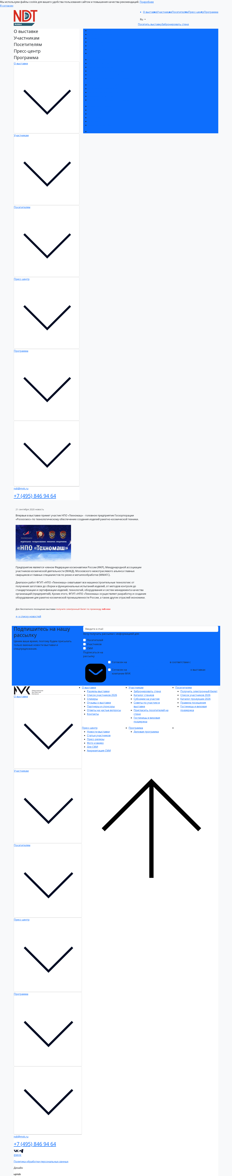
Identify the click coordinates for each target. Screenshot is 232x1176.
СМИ (90, 648)
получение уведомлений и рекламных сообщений (159, 669)
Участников (94, 644)
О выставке (21, 63)
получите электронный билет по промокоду (79, 609)
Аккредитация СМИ (100, 125)
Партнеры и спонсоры (102, 45)
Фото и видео (96, 117)
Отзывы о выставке (100, 42)
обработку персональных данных (148, 662)
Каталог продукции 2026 (103, 92)
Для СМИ (93, 121)
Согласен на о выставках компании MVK (158, 671)
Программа (21, 351)
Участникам (21, 135)
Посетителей (95, 640)
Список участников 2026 (103, 34)
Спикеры (93, 38)
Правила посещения (101, 96)
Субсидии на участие (101, 67)
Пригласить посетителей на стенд (109, 74)
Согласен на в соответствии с (158, 664)
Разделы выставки (99, 30)
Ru (142, 19)
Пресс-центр (22, 279)
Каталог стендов (98, 63)
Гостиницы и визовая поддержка (108, 78)
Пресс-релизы (97, 114)
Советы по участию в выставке (107, 71)
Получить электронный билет (106, 85)
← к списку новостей (28, 616)
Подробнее (147, 2)
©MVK (17, 1155)
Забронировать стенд (101, 59)
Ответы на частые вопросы (105, 49)
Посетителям (22, 207)
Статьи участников (100, 110)
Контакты (94, 53)
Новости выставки (99, 106)
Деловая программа (100, 131)
